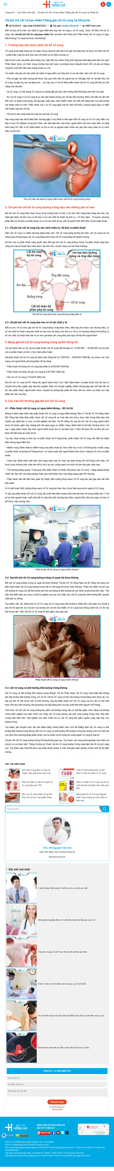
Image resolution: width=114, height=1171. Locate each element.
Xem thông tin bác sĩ (57, 857)
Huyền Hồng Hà (70, 25)
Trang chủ (10, 12)
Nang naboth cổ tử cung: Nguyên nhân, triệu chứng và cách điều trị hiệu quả (91, 797)
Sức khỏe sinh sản (26, 12)
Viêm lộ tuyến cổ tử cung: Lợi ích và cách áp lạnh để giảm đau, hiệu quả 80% (92, 785)
